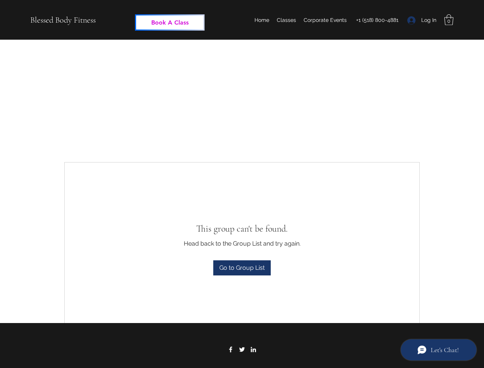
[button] (448, 19)
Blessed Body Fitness (63, 20)
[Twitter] (242, 349)
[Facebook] (230, 349)
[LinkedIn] (253, 349)
